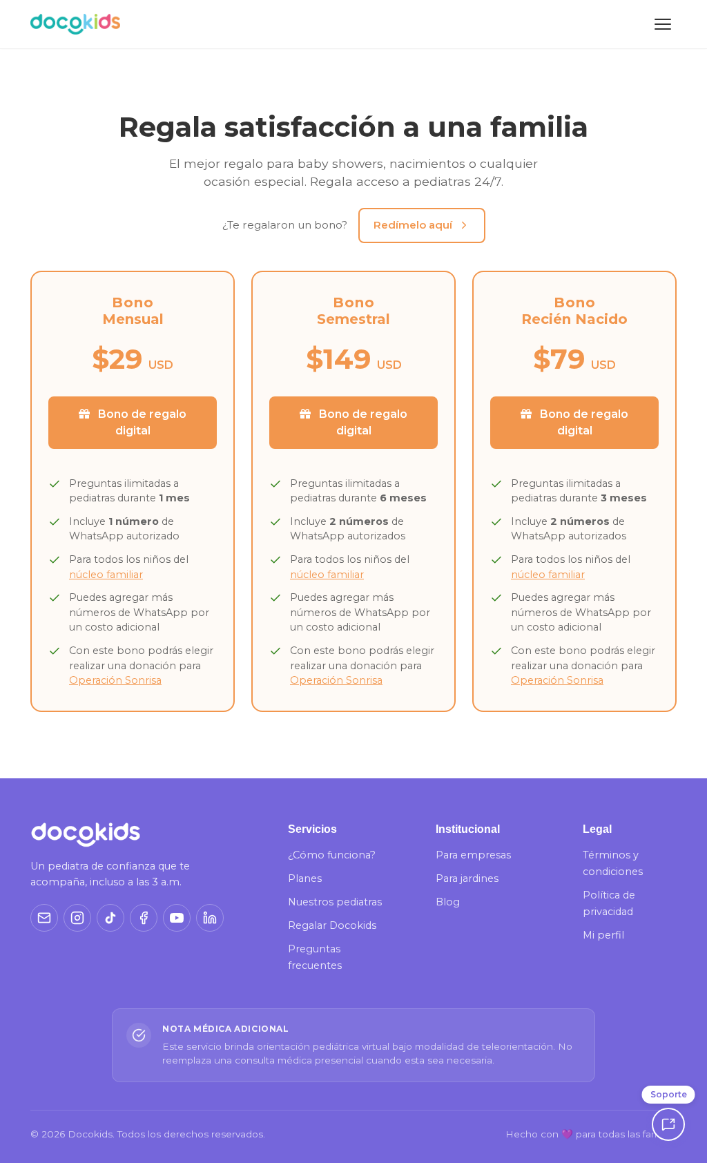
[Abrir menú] (663, 24)
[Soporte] (668, 1124)
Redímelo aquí (413, 224)
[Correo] (44, 918)
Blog (448, 902)
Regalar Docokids (332, 925)
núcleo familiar (106, 574)
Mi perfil (603, 935)
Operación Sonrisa (115, 680)
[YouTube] (177, 918)
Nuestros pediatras (335, 902)
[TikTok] (110, 918)
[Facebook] (143, 918)
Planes (305, 878)
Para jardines (467, 878)
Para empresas (473, 855)
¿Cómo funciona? (332, 855)
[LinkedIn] (210, 918)
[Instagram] (77, 918)
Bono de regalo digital (140, 422)
